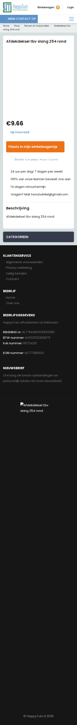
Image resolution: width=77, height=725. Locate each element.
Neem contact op (22, 19)
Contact (12, 279)
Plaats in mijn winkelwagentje (32, 147)
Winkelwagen (48, 7)
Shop (17, 25)
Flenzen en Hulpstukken (36, 25)
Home (6, 25)
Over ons (13, 303)
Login (70, 7)
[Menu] (71, 19)
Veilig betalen (16, 273)
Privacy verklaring (19, 267)
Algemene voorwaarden (24, 262)
